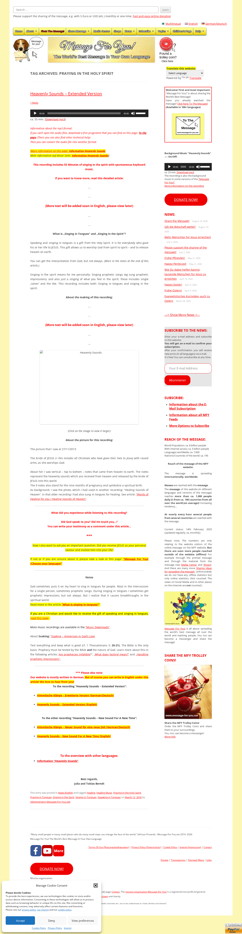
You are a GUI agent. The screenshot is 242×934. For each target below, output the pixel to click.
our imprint (43, 909)
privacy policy (29, 909)
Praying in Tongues (41, 797)
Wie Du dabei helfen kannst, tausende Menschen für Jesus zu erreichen (185, 274)
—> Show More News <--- (182, 315)
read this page (39, 618)
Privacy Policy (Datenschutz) (146, 847)
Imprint (67, 928)
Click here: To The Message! (192, 103)
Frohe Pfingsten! (174, 258)
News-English (65, 792)
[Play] (35, 113)
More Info (170, 736)
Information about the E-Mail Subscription (188, 406)
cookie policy (64, 909)
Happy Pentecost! (175, 264)
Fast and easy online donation (152, 16)
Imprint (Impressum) (190, 847)
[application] (89, 113)
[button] (96, 885)
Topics (162, 31)
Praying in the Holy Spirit (127, 792)
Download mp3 (55, 119)
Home (18, 31)
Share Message (77, 31)
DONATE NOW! (186, 199)
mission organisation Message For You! (146, 891)
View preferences (83, 920)
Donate (164, 860)
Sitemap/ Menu (196, 860)
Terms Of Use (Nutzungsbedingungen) (108, 847)
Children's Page (182, 31)
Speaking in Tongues (109, 797)
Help (198, 31)
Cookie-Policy (39, 928)
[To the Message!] (188, 624)
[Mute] (133, 113)
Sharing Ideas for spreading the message (188, 569)
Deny (51, 920)
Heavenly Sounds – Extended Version (66, 93)
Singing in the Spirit (63, 797)
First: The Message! (52, 31)
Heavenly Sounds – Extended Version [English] (67, 704)
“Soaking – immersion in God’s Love (72, 636)
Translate (195, 78)
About (30, 31)
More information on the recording (184, 186)
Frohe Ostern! (173, 290)
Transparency (178, 860)
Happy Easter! (173, 284)
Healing (91, 792)
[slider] (141, 113)
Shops (117, 31)
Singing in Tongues (85, 797)
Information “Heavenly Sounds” (57, 761)
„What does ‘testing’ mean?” (111, 654)
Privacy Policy (55, 928)
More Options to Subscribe (189, 426)
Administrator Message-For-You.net (50, 801)
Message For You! (174, 628)
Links (209, 860)
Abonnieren (177, 380)
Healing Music (104, 792)
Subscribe (145, 31)
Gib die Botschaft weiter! (180, 227)
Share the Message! (176, 221)
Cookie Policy (170, 847)
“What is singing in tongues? (80, 604)
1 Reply (34, 102)
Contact (208, 847)
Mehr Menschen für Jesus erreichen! (187, 237)
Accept (20, 920)
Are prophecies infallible (74, 654)
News (128, 31)
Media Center (101, 31)
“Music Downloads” (97, 627)
